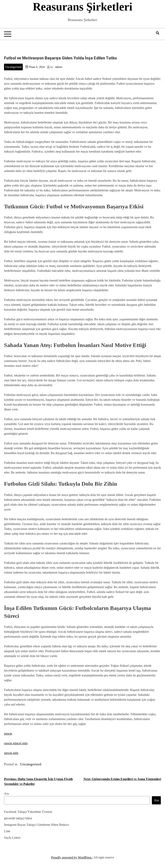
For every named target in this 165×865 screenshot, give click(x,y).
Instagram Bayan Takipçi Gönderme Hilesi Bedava (36, 824)
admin (58, 67)
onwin (8, 733)
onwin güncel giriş (16, 743)
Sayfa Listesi (12, 837)
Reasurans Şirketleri (82, 6)
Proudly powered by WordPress (71, 857)
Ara (6, 793)
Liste (7, 831)
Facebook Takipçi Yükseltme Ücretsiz (28, 811)
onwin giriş (11, 753)
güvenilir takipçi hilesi (18, 818)
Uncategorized (13, 67)
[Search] (157, 33)
